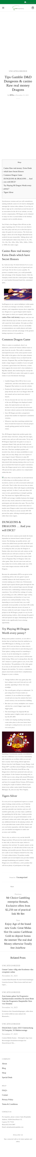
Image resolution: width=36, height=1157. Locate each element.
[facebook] (11, 1146)
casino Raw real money (11, 317)
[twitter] (16, 1146)
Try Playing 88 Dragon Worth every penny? (17, 187)
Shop (4, 1073)
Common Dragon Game (13, 175)
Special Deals (7, 1077)
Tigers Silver (8, 192)
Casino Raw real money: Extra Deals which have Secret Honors (18, 169)
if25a (12, 95)
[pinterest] (25, 1146)
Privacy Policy (7, 1100)
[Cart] (33, 8)
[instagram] (20, 1146)
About (4, 1064)
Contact (5, 1095)
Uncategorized (18, 71)
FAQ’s (4, 1090)
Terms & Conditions (10, 1104)
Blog (4, 1068)
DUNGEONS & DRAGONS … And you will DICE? (18, 180)
